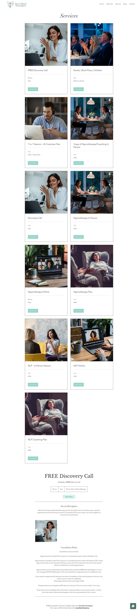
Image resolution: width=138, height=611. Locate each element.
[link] (46, 70)
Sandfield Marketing (82, 608)
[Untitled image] (46, 531)
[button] (33, 89)
